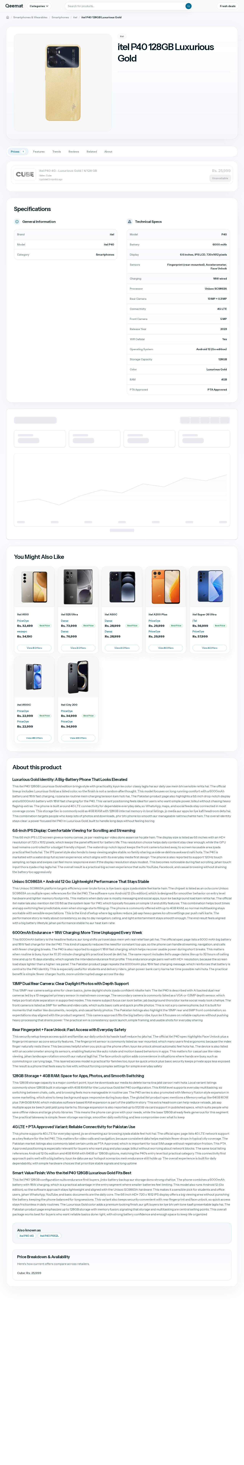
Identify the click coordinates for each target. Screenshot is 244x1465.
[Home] (7, 17)
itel (75, 17)
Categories (37, 6)
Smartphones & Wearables (30, 17)
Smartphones (60, 17)
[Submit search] (188, 6)
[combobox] (129, 6)
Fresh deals (227, 6)
